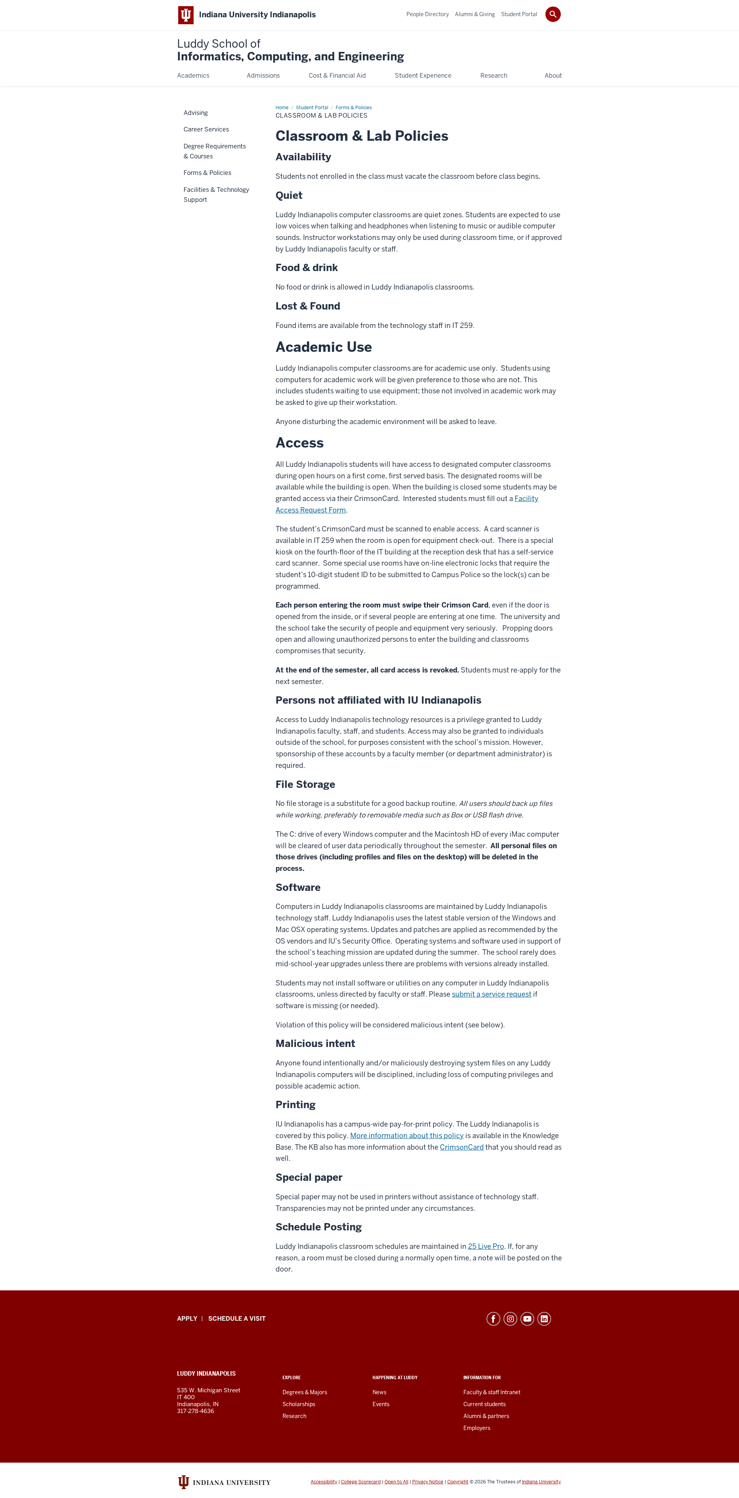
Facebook (493, 1319)
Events (381, 1404)
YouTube (527, 1319)
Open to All (396, 1482)
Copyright (457, 1482)
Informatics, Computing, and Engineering (290, 50)
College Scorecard (361, 1482)
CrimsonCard (462, 1147)
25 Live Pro (486, 1246)
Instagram (510, 1319)
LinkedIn (544, 1319)
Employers (476, 1428)
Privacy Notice (427, 1482)
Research (294, 1416)
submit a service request (492, 994)
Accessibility (324, 1482)
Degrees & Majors (305, 1392)
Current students (484, 1404)
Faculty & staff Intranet (491, 1392)
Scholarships (299, 1404)
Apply (187, 1319)
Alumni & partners (486, 1416)
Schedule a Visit (237, 1319)
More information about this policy (407, 1135)
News (379, 1392)
